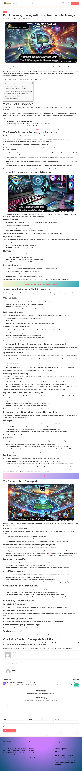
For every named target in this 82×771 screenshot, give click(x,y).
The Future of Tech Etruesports (12, 95)
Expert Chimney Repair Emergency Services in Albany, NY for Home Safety (65, 756)
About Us (31, 748)
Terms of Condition (34, 755)
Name (5, 719)
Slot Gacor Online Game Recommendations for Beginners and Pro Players (65, 750)
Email (31, 719)
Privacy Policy (32, 753)
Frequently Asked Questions (11, 98)
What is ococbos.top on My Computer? (41, 476)
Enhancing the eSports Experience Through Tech (16, 93)
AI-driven (40, 582)
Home (30, 746)
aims (49, 553)
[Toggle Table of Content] (30, 83)
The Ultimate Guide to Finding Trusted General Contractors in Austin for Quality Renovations (65, 762)
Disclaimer (31, 750)
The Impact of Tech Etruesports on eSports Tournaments (18, 91)
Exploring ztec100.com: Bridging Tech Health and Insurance (41, 284)
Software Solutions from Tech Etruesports (15, 90)
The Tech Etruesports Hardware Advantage (15, 88)
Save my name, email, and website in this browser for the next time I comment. (23, 726)
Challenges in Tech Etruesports (12, 96)
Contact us (32, 757)
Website (57, 719)
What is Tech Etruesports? (11, 85)
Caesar (15, 670)
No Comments (26, 18)
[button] (75, 3)
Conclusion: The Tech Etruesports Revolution (16, 100)
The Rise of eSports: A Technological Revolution (16, 86)
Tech (5, 12)
